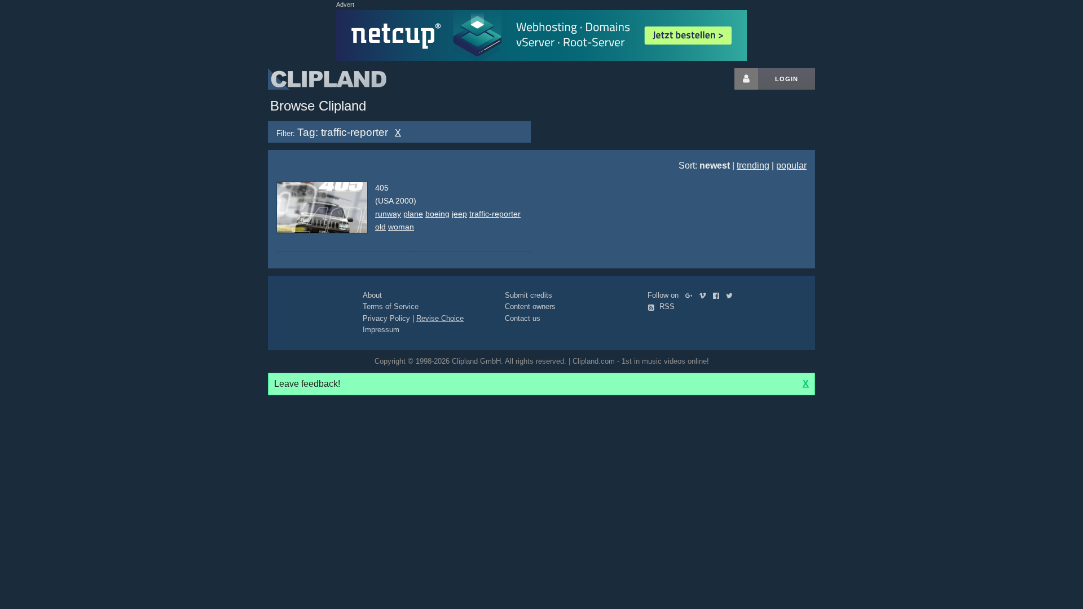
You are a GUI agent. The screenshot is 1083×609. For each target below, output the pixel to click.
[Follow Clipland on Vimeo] (705, 295)
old (380, 226)
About (372, 295)
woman (401, 226)
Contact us (522, 318)
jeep (459, 213)
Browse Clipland (318, 105)
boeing (437, 213)
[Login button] (746, 79)
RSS (666, 306)
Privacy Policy (386, 318)
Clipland (327, 79)
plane (413, 213)
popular (791, 165)
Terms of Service (391, 306)
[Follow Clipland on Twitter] (731, 295)
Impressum (381, 329)
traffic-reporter (495, 213)
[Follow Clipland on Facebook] (718, 295)
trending (753, 165)
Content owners (530, 306)
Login (786, 79)
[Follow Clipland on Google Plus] (691, 295)
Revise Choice (440, 318)
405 (382, 187)
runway (388, 213)
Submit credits (528, 295)
